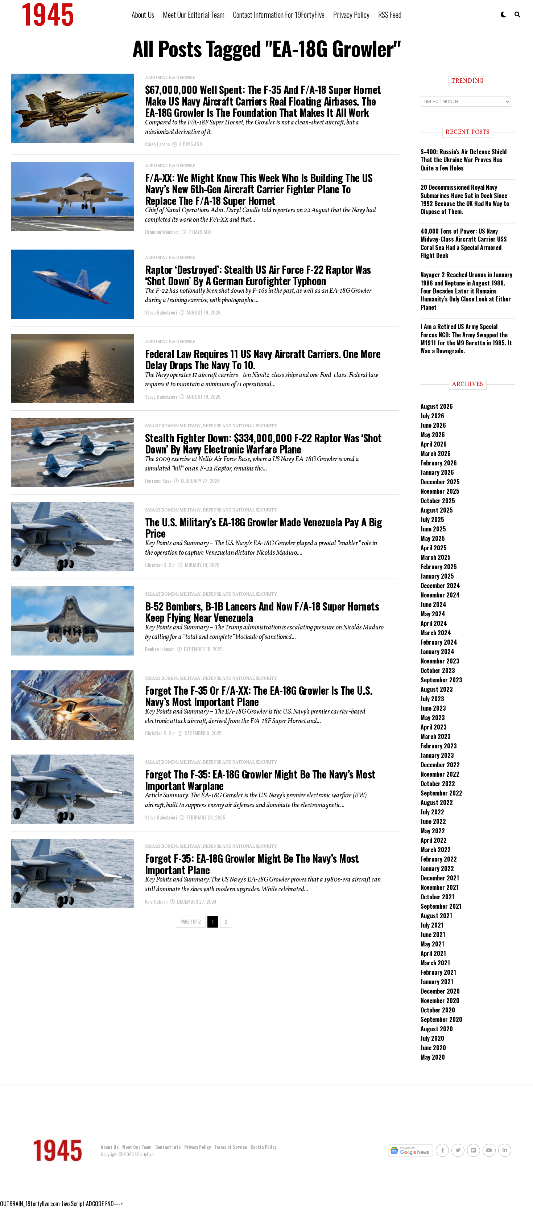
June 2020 (433, 1047)
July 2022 (432, 812)
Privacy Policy (351, 14)
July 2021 (432, 925)
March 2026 (436, 453)
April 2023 (434, 727)
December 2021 (440, 878)
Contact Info (168, 1147)
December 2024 (440, 585)
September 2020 (441, 1019)
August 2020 (437, 1028)
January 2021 (437, 981)
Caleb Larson (157, 144)
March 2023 (436, 736)
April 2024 (434, 623)
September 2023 (441, 679)
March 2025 (436, 557)
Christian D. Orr (160, 564)
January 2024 (437, 651)
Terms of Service (230, 1147)
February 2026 (439, 463)
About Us (143, 14)
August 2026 (437, 406)
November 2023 (440, 661)
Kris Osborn (156, 901)
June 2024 (433, 604)
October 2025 (438, 500)
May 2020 (433, 1057)
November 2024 (440, 595)
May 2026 (433, 434)
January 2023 (437, 755)
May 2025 (433, 538)
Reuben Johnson (159, 649)
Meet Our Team (137, 1147)
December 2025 (440, 481)
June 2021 (433, 934)
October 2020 (438, 1010)
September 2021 (441, 906)
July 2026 (432, 415)
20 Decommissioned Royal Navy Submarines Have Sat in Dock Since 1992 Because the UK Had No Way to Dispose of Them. (465, 199)
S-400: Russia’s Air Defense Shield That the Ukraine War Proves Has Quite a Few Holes (464, 159)
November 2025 (440, 491)
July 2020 (432, 1038)
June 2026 (433, 425)
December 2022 (440, 764)
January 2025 (437, 576)
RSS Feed (389, 14)
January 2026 (437, 472)
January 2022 (437, 868)
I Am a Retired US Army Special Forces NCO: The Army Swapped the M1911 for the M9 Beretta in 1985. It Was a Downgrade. (466, 338)
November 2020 (440, 1000)
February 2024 (439, 642)
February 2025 (439, 566)
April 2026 (434, 444)
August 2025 (437, 510)
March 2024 (436, 632)
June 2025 (433, 529)
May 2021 (432, 944)
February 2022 (439, 859)
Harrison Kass (158, 480)
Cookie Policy (263, 1147)
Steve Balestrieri (161, 312)
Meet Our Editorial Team (193, 14)
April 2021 (433, 953)
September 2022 (441, 793)
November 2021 (440, 887)
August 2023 (437, 689)
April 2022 (434, 840)
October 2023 (438, 670)
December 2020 (440, 991)
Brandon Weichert (162, 231)
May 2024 (433, 613)
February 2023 (439, 745)
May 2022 (433, 830)
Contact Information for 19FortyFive (279, 14)
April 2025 (434, 547)
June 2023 (433, 708)
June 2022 (433, 821)
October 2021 (437, 896)
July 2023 (432, 698)
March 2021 (435, 962)
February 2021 (438, 972)
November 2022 (440, 774)
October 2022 (438, 783)
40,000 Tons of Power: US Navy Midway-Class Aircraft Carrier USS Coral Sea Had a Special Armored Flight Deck (464, 243)
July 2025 (432, 519)
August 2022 (437, 802)
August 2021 (436, 915)
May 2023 (433, 717)
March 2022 (436, 849)
